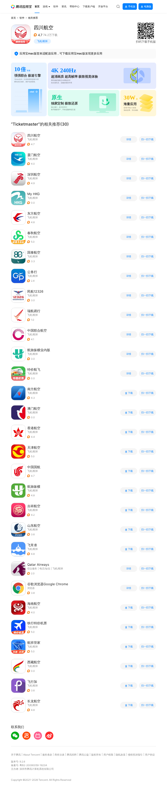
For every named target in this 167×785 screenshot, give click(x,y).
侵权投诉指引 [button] (135, 754)
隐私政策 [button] (120, 754)
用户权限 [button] (108, 754)
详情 (128, 139)
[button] (21, 7)
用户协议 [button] (150, 754)
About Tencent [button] (31, 754)
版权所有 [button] (96, 754)
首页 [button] (13, 17)
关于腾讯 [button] (16, 754)
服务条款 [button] (47, 754)
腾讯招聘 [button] (72, 754)
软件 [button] (22, 17)
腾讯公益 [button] (84, 754)
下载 (130, 393)
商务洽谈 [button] (59, 754)
